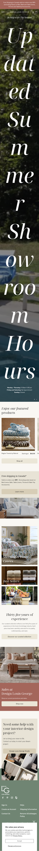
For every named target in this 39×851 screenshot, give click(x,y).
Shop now (19, 704)
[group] (19, 205)
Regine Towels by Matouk (10, 453)
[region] (19, 205)
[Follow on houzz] (16, 797)
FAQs (22, 805)
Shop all (19, 461)
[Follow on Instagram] (12, 797)
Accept (19, 841)
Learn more (19, 492)
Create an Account (9, 809)
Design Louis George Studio (19, 751)
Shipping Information (28, 809)
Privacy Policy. (17, 836)
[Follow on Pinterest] (7, 797)
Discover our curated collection (19, 637)
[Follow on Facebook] (3, 797)
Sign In (4, 805)
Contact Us (6, 814)
